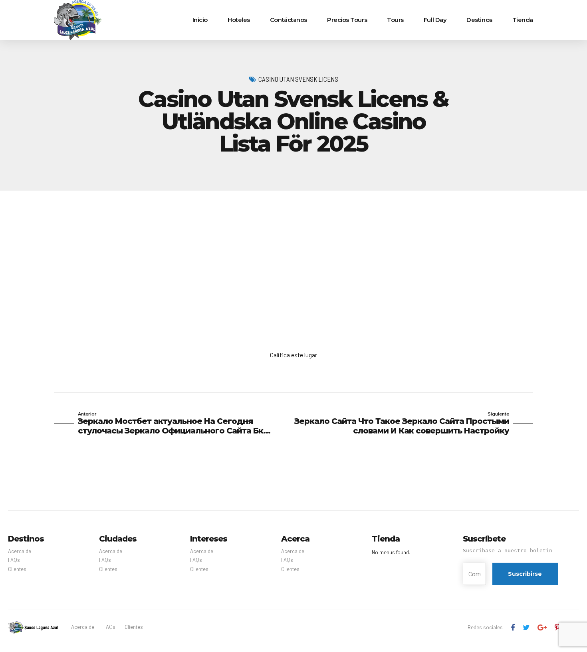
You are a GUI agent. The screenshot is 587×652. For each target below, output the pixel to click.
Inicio (200, 20)
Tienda (522, 20)
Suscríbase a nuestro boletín (507, 551)
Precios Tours (347, 20)
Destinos (479, 20)
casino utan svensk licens (298, 79)
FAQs (14, 560)
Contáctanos (288, 20)
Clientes (17, 569)
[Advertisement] (293, 250)
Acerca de (19, 551)
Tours (395, 20)
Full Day (435, 20)
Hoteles (239, 20)
